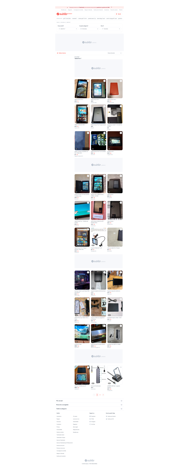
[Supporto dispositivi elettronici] (115, 283)
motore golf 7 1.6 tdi (82, 18)
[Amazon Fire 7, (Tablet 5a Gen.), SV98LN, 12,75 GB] (98, 187)
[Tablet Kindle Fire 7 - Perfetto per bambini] (82, 213)
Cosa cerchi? (61, 26)
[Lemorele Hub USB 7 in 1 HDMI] (115, 336)
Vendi (119, 14)
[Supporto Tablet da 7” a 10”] (98, 240)
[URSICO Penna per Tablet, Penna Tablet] (82, 310)
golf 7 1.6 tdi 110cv (67, 18)
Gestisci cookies (60, 432)
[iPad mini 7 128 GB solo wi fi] (82, 378)
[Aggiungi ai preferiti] (88, 81)
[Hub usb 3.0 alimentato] (98, 378)
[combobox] (68, 28)
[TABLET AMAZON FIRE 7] (82, 117)
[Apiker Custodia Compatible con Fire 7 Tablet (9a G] (82, 144)
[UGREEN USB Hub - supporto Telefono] (115, 378)
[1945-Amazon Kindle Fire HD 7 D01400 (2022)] (98, 213)
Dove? (102, 26)
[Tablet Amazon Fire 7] (82, 91)
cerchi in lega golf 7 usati (111, 18)
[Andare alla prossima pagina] (103, 394)
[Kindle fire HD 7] (115, 144)
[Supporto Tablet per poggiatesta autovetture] (98, 310)
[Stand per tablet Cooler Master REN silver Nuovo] (82, 283)
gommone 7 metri (122, 18)
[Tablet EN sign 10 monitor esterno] (98, 336)
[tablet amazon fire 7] (98, 91)
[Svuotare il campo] (76, 28)
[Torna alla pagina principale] (65, 14)
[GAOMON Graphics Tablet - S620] (115, 310)
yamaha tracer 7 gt (92, 18)
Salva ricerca (62, 53)
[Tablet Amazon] (115, 213)
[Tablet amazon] (115, 187)
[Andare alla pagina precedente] (94, 394)
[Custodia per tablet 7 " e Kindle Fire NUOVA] (115, 117)
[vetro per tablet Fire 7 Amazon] (115, 240)
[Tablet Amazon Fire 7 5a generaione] (98, 117)
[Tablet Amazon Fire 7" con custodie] (98, 144)
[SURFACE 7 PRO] (82, 336)
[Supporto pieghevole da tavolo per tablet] (98, 283)
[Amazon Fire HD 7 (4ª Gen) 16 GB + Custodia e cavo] (82, 187)
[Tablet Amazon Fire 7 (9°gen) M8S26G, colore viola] (82, 240)
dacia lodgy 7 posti (101, 18)
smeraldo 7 (74, 18)
